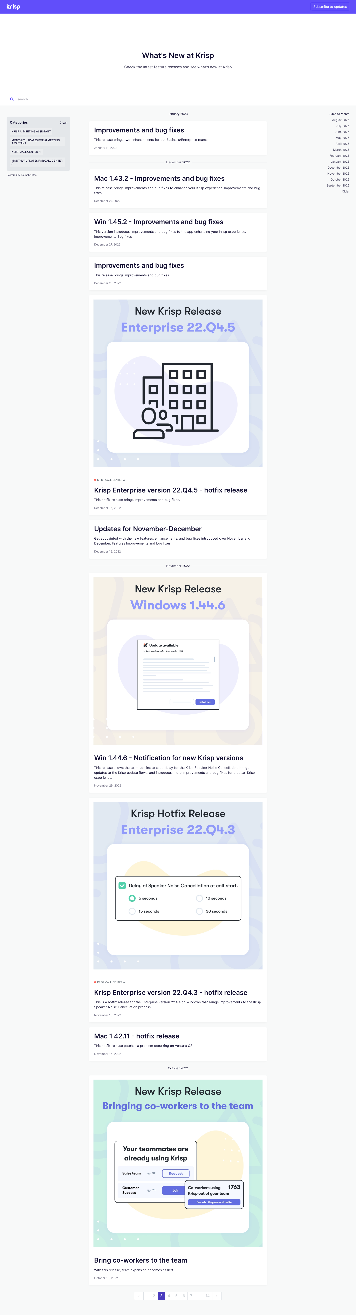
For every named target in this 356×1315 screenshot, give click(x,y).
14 (208, 1296)
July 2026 (342, 125)
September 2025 (338, 185)
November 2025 (338, 173)
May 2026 (342, 137)
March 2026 (341, 149)
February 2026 (339, 155)
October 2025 (339, 179)
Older (345, 191)
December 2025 (338, 167)
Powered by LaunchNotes (21, 174)
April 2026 (342, 143)
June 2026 (342, 131)
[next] (217, 1296)
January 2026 (340, 161)
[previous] (139, 1296)
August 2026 (340, 120)
